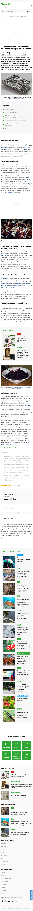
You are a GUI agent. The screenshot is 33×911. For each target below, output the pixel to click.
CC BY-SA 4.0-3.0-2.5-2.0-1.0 (24, 387)
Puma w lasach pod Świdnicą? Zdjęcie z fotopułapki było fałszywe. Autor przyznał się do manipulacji (23, 645)
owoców (22, 438)
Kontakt (3, 872)
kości (10, 144)
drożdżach (6, 287)
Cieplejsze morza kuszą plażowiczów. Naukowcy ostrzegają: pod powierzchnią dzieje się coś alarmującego (23, 603)
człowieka (17, 165)
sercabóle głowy (5, 255)
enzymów (15, 177)
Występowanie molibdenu (11, 109)
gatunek (25, 153)
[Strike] (8, 513)
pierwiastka (24, 155)
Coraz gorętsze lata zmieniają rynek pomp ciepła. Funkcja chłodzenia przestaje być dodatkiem (23, 354)
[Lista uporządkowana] (10, 513)
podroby (25, 285)
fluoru (6, 317)
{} (18, 512)
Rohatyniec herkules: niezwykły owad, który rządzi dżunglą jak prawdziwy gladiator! (23, 715)
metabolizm (25, 183)
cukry (21, 181)
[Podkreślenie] (6, 513)
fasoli (21, 281)
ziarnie (12, 285)
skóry (26, 262)
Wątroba (3, 144)
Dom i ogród (4, 846)
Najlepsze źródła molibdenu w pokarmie (15, 120)
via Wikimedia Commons (19, 98)
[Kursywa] (4, 513)
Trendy (2, 858)
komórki (27, 179)
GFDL (15, 387)
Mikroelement (4, 147)
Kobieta (3, 849)
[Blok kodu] (15, 513)
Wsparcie (3, 893)
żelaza (9, 174)
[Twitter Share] (24, 494)
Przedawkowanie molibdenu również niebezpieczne (14, 124)
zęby (15, 144)
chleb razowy (9, 444)
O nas (2, 875)
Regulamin (3, 884)
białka (30, 181)
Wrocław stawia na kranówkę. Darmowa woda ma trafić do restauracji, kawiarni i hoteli (22, 631)
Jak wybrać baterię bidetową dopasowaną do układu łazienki (19, 796)
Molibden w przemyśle (10, 128)
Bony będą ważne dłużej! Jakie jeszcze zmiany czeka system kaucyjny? (23, 672)
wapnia (2, 317)
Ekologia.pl (10, 16)
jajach (2, 287)
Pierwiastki (23, 16)
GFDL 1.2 (11, 98)
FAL (29, 97)
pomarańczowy (28, 405)
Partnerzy (3, 890)
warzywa (8, 280)
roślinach (8, 149)
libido (20, 427)
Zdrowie (16, 16)
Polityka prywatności (6, 878)
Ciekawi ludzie (4, 861)
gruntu (21, 156)
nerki (7, 144)
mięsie (15, 285)
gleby (24, 149)
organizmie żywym (25, 147)
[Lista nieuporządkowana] (11, 513)
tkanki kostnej (27, 186)
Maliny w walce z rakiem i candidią (23, 699)
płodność (16, 427)
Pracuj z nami (4, 881)
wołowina (20, 285)
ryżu (25, 283)
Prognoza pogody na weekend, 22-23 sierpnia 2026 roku (23, 559)
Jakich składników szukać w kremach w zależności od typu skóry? (22, 339)
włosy (14, 262)
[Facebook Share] (20, 494)
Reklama (3, 887)
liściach (18, 283)
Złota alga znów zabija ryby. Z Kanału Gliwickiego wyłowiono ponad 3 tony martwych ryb (23, 617)
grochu (17, 281)
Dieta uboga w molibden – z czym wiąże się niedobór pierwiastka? (15, 116)
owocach (12, 287)
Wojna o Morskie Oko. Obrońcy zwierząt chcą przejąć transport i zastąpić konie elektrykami (23, 688)
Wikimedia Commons (16, 388)
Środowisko (4, 855)
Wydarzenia (4, 864)
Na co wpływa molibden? (11, 112)
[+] (20, 512)
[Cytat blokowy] (13, 513)
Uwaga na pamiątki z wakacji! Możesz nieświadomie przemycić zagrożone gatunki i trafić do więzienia (23, 660)
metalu (17, 396)
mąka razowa (24, 442)
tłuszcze (26, 181)
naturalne (5, 278)
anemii (14, 270)
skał (7, 416)
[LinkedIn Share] (20, 499)
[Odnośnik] (17, 513)
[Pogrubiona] (2, 513)
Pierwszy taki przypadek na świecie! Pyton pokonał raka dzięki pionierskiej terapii (23, 574)
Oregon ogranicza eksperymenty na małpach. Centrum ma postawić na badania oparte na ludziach (22, 588)
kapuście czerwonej (6, 283)
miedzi (2, 322)
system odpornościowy (6, 192)
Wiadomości (4, 843)
